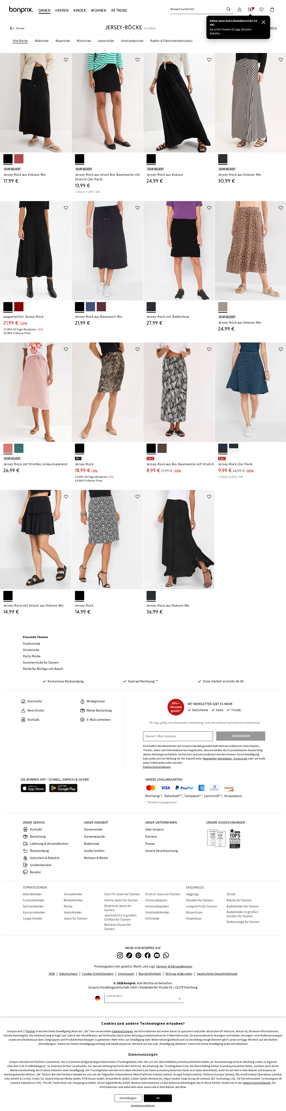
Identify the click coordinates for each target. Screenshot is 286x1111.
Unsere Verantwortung (161, 851)
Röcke (68, 906)
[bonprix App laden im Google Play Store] (63, 788)
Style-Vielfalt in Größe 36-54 (223, 681)
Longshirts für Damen (201, 906)
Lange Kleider (33, 918)
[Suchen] (228, 9)
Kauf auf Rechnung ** (143, 681)
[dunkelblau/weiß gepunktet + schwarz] (222, 448)
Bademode (91, 844)
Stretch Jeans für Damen (162, 894)
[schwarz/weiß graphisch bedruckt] (79, 595)
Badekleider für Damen (243, 906)
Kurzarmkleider (34, 912)
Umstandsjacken (157, 906)
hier (244, 1040)
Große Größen (94, 851)
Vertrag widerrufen (178, 974)
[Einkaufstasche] (272, 9)
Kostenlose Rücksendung (66, 681)
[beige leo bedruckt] (222, 306)
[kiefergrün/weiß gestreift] (18, 448)
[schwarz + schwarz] (79, 158)
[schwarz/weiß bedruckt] (79, 448)
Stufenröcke (31, 643)
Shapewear (194, 918)
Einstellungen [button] (128, 1098)
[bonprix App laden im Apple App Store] (33, 788)
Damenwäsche (94, 837)
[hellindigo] (90, 306)
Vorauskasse (233, 796)
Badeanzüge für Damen (243, 922)
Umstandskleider (157, 912)
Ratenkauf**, (174, 796)
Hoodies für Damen (199, 900)
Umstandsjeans (156, 900)
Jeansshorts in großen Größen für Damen (120, 917)
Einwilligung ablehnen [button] (143, 1105)
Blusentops (194, 912)
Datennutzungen (122, 1031)
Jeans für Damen (75, 918)
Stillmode (152, 918)
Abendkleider (32, 894)
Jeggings (192, 894)
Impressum (126, 974)
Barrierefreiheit (150, 974)
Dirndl (231, 894)
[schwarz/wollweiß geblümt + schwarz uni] (233, 448)
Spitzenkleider (33, 906)
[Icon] (66, 59)
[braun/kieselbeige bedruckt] (162, 448)
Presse (150, 843)
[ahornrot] (101, 306)
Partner (30, 1031)
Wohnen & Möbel (96, 858)
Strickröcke (31, 650)
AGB (52, 974)
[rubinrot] (18, 306)
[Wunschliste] (261, 9)
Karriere (151, 836)
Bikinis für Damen (239, 900)
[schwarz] (8, 158)
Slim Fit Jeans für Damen (122, 894)
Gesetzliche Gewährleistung (217, 974)
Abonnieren (241, 736)
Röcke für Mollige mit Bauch (43, 669)
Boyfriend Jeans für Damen (117, 908)
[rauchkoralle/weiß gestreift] (8, 448)
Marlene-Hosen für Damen (117, 927)
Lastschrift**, (214, 796)
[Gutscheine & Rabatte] (250, 9)
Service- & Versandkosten (174, 966)
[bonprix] (21, 10)
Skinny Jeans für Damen (121, 900)
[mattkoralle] (18, 158)
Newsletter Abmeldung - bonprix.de (225, 759)
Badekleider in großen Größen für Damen (242, 914)
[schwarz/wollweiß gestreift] (222, 158)
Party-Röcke (32, 656)
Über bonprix (154, 829)
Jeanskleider (73, 912)
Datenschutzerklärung (257, 1083)
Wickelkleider (73, 900)
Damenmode (93, 829)
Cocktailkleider (34, 900)
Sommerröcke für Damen (41, 662)
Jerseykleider (73, 894)
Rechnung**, (154, 796)
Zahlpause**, (193, 796)
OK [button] (158, 1098)
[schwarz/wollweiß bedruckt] (151, 448)
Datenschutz (68, 974)
